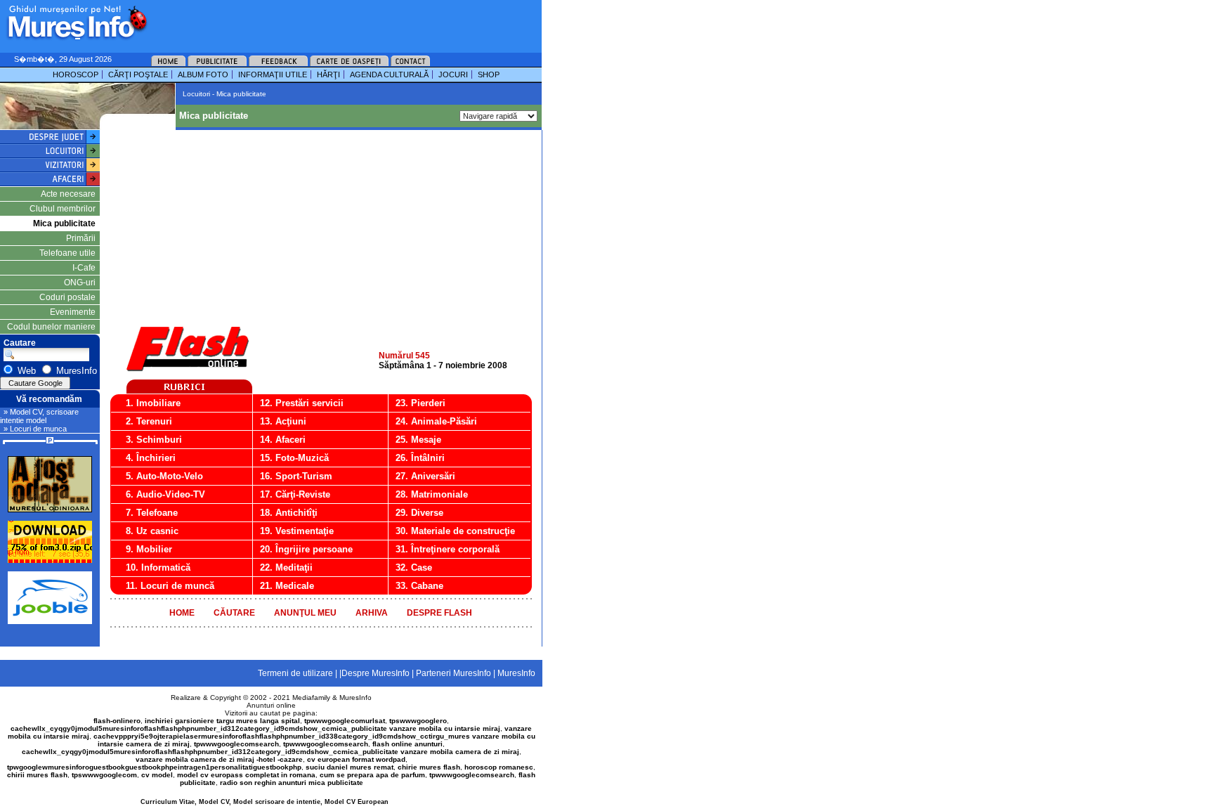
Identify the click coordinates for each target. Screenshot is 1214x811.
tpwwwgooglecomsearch (236, 744)
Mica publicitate (64, 223)
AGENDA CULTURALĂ (389, 74)
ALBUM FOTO (203, 74)
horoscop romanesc (498, 767)
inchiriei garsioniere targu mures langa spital (222, 721)
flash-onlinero (117, 721)
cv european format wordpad (356, 759)
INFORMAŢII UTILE (272, 74)
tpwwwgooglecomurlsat (344, 721)
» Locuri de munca (35, 428)
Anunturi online (271, 705)
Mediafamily (311, 697)
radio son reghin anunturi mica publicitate (291, 782)
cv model (157, 775)
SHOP (489, 74)
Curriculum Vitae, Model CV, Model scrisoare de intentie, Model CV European (265, 801)
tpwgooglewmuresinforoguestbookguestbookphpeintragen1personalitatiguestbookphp (154, 767)
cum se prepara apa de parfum (372, 775)
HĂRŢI (328, 74)
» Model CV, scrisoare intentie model (39, 416)
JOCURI (453, 74)
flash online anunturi (407, 744)
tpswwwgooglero (418, 721)
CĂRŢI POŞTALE (138, 74)
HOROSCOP (75, 74)
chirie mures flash (429, 767)
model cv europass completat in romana (246, 775)
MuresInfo (355, 697)
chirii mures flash (37, 775)
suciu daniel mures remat (349, 767)
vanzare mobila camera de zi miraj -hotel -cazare (219, 759)
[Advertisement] (326, 21)
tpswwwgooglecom (104, 775)
